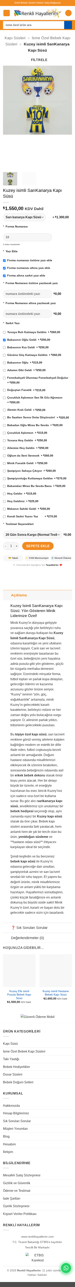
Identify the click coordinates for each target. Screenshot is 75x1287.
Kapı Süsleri (15, 38)
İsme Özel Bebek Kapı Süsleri (24, 1051)
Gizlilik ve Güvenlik (16, 1183)
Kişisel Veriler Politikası (19, 1214)
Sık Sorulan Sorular (17, 1121)
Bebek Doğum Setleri (18, 1082)
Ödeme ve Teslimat (16, 1190)
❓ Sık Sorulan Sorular (29, 928)
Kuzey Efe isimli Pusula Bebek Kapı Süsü (19, 995)
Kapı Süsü (10, 1043)
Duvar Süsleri (12, 1074)
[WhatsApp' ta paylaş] (6, 570)
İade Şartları (11, 1198)
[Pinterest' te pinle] (28, 570)
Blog (6, 1136)
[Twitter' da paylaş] (21, 570)
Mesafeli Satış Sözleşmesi (21, 1175)
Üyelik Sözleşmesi (16, 1206)
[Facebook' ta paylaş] (14, 570)
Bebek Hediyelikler (16, 1067)
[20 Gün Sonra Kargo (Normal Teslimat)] (32, 535)
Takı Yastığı (11, 1059)
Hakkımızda (11, 1105)
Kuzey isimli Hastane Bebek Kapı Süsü (56, 993)
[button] (6, 13)
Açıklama (19, 595)
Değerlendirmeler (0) (27, 938)
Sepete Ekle (38, 546)
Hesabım (9, 1144)
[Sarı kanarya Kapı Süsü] (27, 217)
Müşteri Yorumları (15, 1128)
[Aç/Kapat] (7, 595)
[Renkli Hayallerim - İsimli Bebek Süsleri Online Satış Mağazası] (37, 13)
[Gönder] (68, 25)
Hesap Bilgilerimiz (16, 1113)
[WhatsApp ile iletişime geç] (66, 1268)
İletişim (8, 1152)
